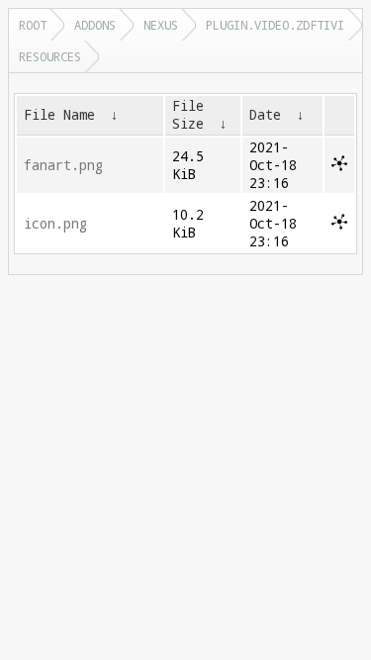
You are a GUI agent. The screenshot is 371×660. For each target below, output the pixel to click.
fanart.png (63, 165)
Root (32, 25)
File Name (59, 115)
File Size (188, 115)
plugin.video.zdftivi (275, 25)
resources (50, 56)
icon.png (55, 224)
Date (265, 115)
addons (95, 25)
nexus (160, 25)
